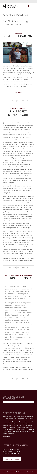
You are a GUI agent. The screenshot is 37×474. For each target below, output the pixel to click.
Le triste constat (18, 278)
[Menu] (31, 6)
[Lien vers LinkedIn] (30, 471)
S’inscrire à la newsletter (12, 459)
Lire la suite (18, 92)
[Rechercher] (27, 6)
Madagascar (23, 108)
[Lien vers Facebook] (27, 471)
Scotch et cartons (18, 36)
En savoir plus (6, 436)
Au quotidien (18, 33)
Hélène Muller (24, 101)
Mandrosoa (28, 275)
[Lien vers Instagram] (33, 471)
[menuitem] (27, 6)
